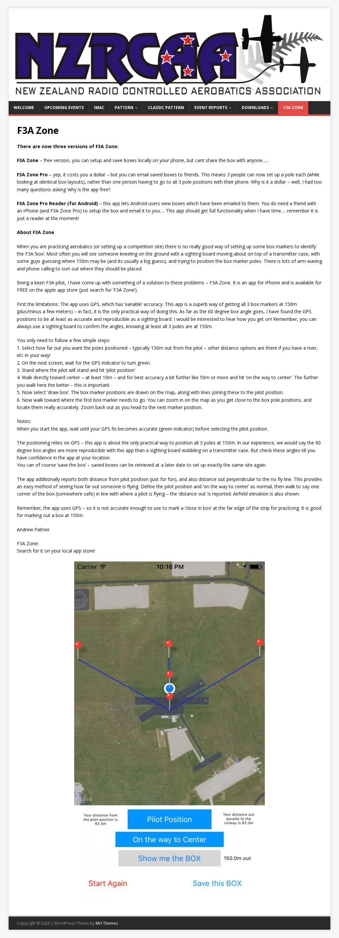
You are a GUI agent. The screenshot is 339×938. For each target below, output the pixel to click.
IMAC (99, 107)
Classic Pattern (166, 107)
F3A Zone (293, 107)
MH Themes (107, 923)
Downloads (255, 107)
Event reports (210, 107)
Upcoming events (64, 107)
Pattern (124, 107)
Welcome (24, 107)
